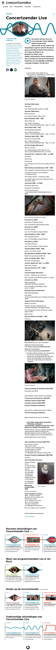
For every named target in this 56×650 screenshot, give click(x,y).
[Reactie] (15, 70)
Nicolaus (19, 62)
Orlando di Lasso (10, 63)
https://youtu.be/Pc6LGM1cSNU (39, 351)
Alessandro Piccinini (11, 45)
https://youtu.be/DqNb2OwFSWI (39, 346)
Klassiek (9, 14)
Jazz (7, 592)
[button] (28, 41)
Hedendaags (28, 534)
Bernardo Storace (10, 50)
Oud (7, 565)
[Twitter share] (11, 70)
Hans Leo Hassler (10, 60)
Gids (11, 6)
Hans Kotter (18, 58)
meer (31, 531)
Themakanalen (18, 6)
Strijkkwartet (35, 534)
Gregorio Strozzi (10, 58)
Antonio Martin (10, 47)
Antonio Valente (14, 48)
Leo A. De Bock (30, 516)
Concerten (28, 6)
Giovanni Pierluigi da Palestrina (14, 57)
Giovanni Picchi (16, 55)
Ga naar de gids (44, 589)
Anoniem (19, 45)
